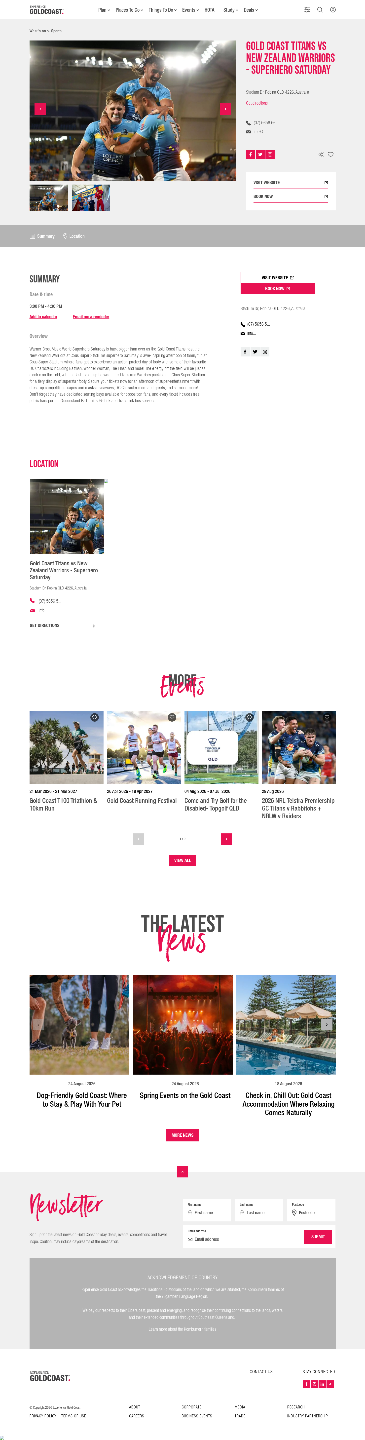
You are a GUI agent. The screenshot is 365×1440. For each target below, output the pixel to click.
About (134, 1407)
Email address (197, 1231)
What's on (38, 31)
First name (194, 1204)
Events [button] (188, 10)
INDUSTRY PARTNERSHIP (307, 1416)
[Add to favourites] (331, 155)
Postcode (298, 1204)
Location (77, 236)
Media (240, 1407)
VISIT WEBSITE (267, 182)
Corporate (192, 1407)
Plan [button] (102, 10)
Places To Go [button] (128, 10)
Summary (46, 236)
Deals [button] (249, 10)
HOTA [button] (209, 10)
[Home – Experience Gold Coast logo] (50, 1375)
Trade (240, 1416)
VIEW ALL (182, 860)
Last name (246, 1204)
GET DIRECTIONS (44, 625)
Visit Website (275, 277)
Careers (136, 1416)
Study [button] (229, 10)
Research (296, 1407)
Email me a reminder (91, 316)
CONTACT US (261, 1372)
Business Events (197, 1416)
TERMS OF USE (73, 1416)
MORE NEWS (182, 1135)
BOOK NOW (263, 196)
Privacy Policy (43, 1416)
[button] (307, 9)
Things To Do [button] (161, 10)
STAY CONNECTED (319, 1371)
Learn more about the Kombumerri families (182, 1329)
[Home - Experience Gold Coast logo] (47, 9)
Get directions (257, 103)
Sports (56, 31)
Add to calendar (43, 316)
